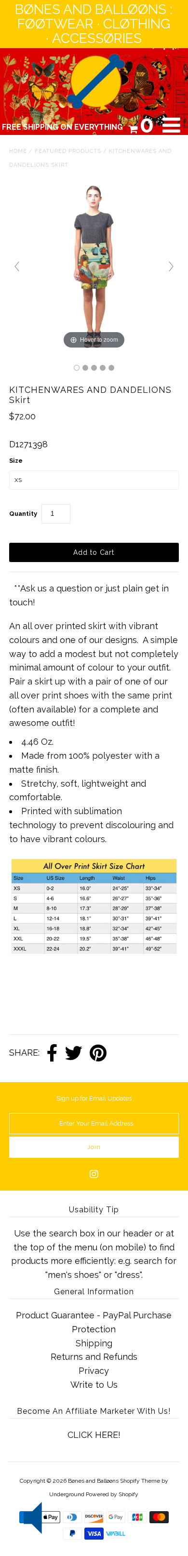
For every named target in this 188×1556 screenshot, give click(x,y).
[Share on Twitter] (73, 1054)
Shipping (94, 1343)
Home (18, 151)
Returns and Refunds (94, 1357)
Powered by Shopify (112, 1494)
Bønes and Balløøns (93, 1480)
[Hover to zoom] (93, 266)
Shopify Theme (140, 1480)
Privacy (94, 1371)
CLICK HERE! (94, 1435)
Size (16, 460)
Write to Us (94, 1385)
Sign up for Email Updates (94, 1098)
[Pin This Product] (98, 1054)
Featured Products (68, 151)
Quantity (23, 513)
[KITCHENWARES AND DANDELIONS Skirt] (77, 368)
